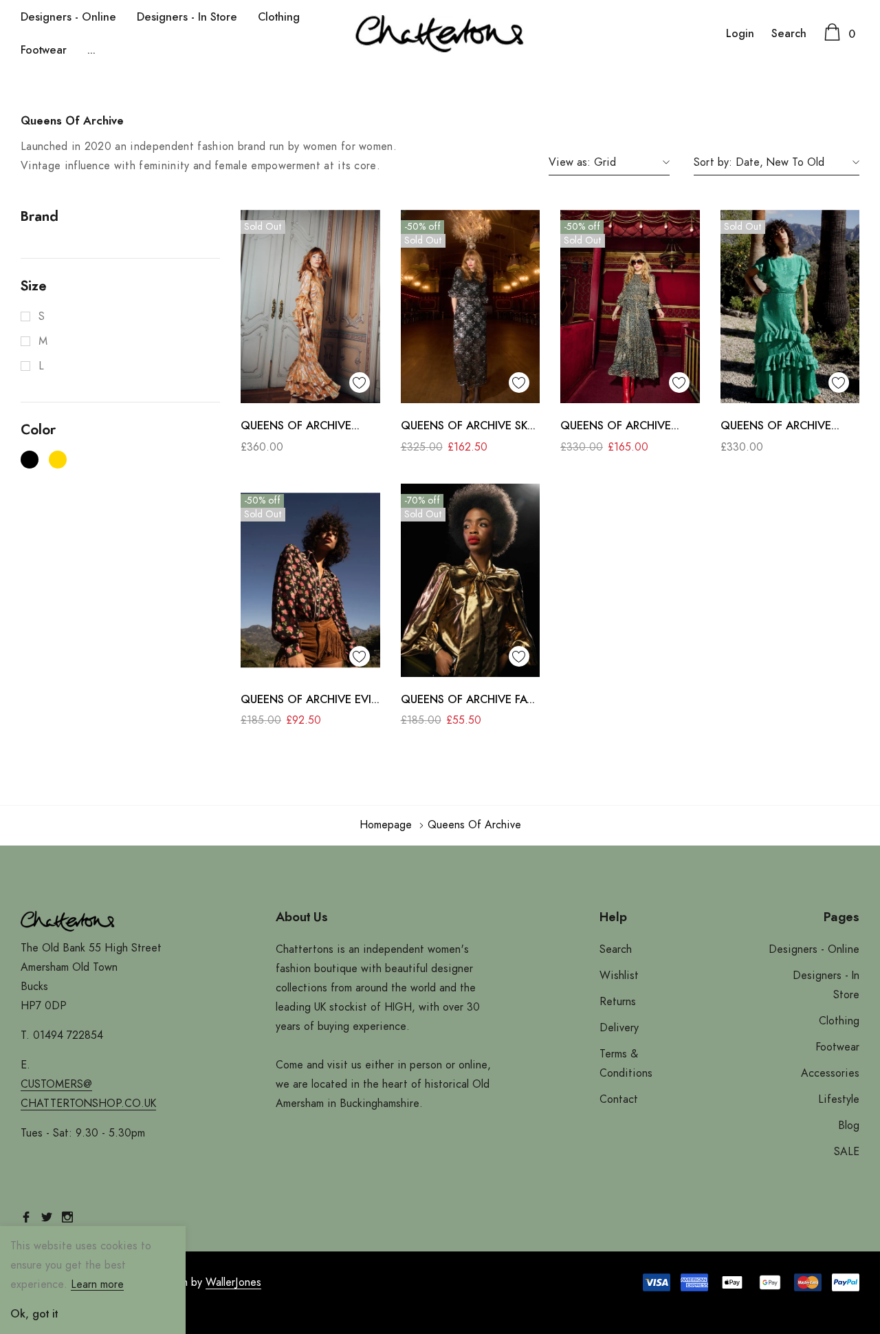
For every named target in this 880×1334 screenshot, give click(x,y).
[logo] (440, 33)
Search (788, 33)
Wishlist (619, 975)
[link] (310, 306)
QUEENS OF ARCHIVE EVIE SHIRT (309, 701)
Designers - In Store (187, 17)
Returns (618, 1001)
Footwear (44, 50)
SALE (846, 1151)
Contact (619, 1099)
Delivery (619, 1027)
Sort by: (713, 162)
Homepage (386, 824)
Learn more (97, 1284)
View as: (570, 162)
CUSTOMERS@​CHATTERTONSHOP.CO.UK (88, 1094)
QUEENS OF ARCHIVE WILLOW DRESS (775, 427)
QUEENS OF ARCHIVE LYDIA (615, 427)
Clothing (279, 17)
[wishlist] (359, 382)
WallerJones (233, 1282)
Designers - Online (68, 17)
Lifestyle (838, 1099)
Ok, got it (34, 1314)
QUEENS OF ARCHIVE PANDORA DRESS (296, 427)
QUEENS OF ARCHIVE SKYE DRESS (470, 427)
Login (740, 33)
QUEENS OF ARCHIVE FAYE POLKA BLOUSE (470, 701)
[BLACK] (29, 460)
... (91, 50)
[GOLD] (58, 460)
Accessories (830, 1073)
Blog (848, 1125)
